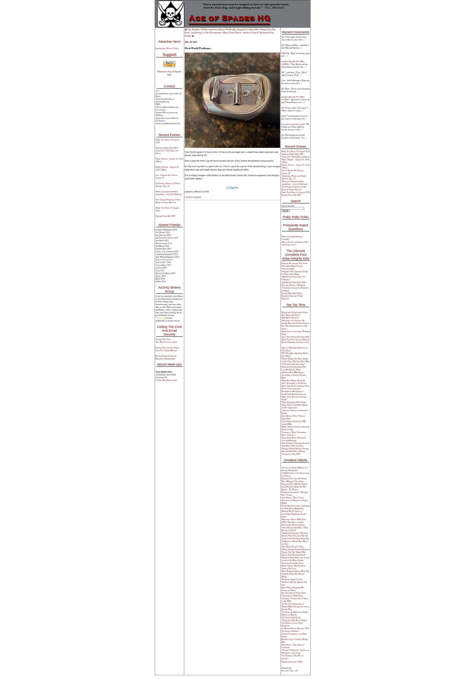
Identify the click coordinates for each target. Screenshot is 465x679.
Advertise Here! (169, 41)
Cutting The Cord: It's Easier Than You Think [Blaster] (167, 349)
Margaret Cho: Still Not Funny (294, 483)
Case (283, 80)
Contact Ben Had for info (166, 380)
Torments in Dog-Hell (291, 453)
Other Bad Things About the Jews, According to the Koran (294, 381)
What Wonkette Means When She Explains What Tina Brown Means (295, 574)
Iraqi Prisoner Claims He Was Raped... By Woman (294, 488)
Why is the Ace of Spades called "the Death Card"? (295, 243)
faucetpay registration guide (293, 124)
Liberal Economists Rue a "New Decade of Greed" (295, 529)
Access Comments (193, 197)
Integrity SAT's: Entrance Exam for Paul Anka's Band (295, 272)
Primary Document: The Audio (295, 263)
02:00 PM (204, 191)
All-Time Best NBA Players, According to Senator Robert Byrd (294, 375)
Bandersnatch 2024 (164, 243)
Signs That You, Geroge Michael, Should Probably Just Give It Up (296, 340)
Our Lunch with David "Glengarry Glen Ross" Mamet (294, 618)
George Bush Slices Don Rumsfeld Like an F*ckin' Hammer (292, 296)
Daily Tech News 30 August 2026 (296, 151)
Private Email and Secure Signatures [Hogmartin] (165, 357)
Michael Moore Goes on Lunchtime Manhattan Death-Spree (294, 514)
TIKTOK (285, 53)
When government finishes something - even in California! (169, 192)
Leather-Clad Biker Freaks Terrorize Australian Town (293, 561)
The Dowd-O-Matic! (290, 631)
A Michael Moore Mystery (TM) (295, 628)
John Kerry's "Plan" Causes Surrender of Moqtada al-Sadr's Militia (295, 500)
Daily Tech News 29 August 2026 (296, 192)
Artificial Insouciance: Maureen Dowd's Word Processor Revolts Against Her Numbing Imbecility (295, 536)
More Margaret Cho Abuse (293, 481)
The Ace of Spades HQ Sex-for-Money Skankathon (295, 469)
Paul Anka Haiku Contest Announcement (292, 267)
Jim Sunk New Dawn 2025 (167, 237)
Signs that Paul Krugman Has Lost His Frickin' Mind (294, 368)
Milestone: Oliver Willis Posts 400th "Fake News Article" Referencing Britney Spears (294, 522)
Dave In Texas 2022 (164, 259)
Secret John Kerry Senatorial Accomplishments (294, 439)
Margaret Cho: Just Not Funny (294, 478)
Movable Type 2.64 (290, 670)
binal (284, 115)
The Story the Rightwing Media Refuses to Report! (295, 613)
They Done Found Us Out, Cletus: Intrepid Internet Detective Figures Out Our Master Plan (296, 549)
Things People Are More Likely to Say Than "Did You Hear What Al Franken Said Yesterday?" (296, 361)
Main (225, 32)
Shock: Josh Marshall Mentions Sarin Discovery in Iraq (296, 556)
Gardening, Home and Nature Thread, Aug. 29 (168, 184)
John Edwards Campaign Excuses (296, 443)
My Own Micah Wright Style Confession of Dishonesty (294, 594)
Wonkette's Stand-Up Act (292, 579)
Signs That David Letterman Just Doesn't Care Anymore (295, 387)
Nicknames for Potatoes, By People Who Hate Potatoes (295, 321)
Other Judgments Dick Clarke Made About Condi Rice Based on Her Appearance (294, 405)
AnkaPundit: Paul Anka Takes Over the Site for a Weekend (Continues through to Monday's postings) (295, 286)
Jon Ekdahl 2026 (163, 232)
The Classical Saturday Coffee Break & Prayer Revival (168, 201)
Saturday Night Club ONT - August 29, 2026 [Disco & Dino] (167, 150)
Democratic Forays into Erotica (295, 312)
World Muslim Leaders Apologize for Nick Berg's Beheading (296, 507)
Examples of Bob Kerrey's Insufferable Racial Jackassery (294, 392)
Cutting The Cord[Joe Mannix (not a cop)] (166, 340)
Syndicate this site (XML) (292, 661)
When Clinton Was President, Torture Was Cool (294, 567)
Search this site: (288, 205)
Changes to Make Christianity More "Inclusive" (294, 433)
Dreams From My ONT (165, 216)
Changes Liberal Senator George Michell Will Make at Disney (295, 449)
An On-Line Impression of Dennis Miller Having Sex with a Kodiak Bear (295, 606)
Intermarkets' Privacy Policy (167, 48)
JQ (283, 36)
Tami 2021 (160, 270)
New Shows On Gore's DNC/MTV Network (291, 316)
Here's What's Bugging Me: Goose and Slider (293, 588)
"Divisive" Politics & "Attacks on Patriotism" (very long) (295, 651)
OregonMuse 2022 (163, 265)
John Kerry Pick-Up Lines (292, 445)
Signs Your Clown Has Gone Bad (295, 336)
